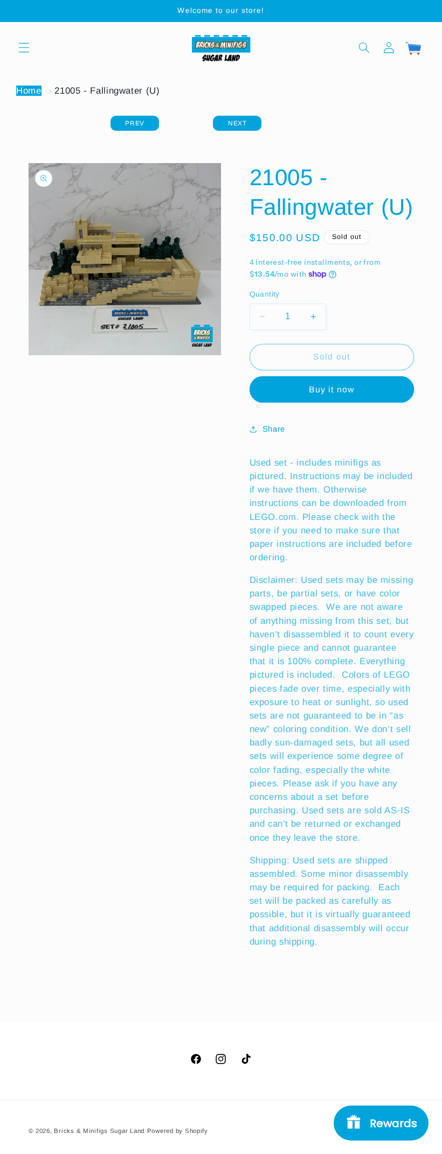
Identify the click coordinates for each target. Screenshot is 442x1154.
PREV (134, 123)
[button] (23, 47)
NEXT (237, 123)
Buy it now (331, 389)
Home (29, 91)
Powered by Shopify (177, 1131)
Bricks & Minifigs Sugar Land (99, 1131)
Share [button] (274, 429)
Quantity (265, 294)
